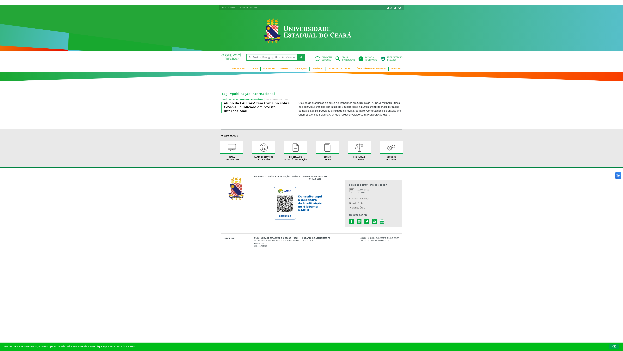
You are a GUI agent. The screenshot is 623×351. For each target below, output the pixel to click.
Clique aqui (101, 346)
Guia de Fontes (357, 203)
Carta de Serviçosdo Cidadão (263, 158)
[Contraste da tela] (400, 8)
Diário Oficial (327, 158)
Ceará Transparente (231, 158)
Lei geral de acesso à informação (295, 158)
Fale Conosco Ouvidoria (362, 191)
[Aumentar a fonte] (396, 8)
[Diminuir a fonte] (392, 8)
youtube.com (374, 221)
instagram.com (359, 221)
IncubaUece (260, 176)
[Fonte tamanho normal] (388, 8)
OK (614, 346)
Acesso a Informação (359, 198)
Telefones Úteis (357, 207)
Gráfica (296, 176)
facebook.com (351, 221)
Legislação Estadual (359, 158)
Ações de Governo (391, 158)
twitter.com (366, 221)
